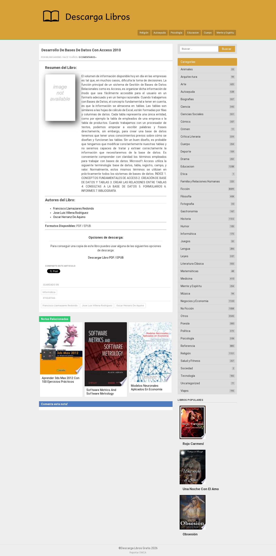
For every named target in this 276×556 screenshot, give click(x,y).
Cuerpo (208, 32)
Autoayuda (160, 32)
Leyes (184, 256)
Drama (185, 159)
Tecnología (188, 375)
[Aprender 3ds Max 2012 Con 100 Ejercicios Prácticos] (61, 348)
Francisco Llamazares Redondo (73, 208)
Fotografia (187, 203)
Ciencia (185, 106)
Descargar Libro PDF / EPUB (106, 257)
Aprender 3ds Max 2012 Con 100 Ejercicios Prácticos (60, 379)
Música (185, 293)
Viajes (185, 390)
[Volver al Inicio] (88, 17)
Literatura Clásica (192, 263)
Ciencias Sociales (192, 114)
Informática (49, 292)
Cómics (186, 121)
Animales (187, 69)
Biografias (187, 99)
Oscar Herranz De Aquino (69, 217)
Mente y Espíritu (225, 32)
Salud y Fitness (190, 360)
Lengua (185, 248)
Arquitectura (189, 76)
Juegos (185, 241)
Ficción (185, 189)
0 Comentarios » (87, 57)
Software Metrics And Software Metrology (101, 391)
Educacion (193, 32)
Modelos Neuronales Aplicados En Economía (146, 387)
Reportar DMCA (138, 552)
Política (185, 331)
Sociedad (187, 368)
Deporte (186, 151)
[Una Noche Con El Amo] (192, 485)
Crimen (185, 129)
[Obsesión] (192, 530)
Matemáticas (189, 271)
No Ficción (187, 308)
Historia (186, 218)
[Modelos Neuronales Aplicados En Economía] (150, 352)
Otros (184, 316)
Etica (184, 174)
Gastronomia (189, 211)
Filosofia (186, 196)
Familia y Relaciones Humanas (200, 181)
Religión (144, 32)
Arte (183, 84)
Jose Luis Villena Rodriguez (70, 212)
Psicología (176, 32)
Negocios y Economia (194, 301)
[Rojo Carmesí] (192, 440)
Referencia (188, 346)
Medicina (186, 278)
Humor (185, 226)
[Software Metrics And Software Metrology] (105, 354)
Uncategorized (190, 383)
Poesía (185, 323)
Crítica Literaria (190, 136)
